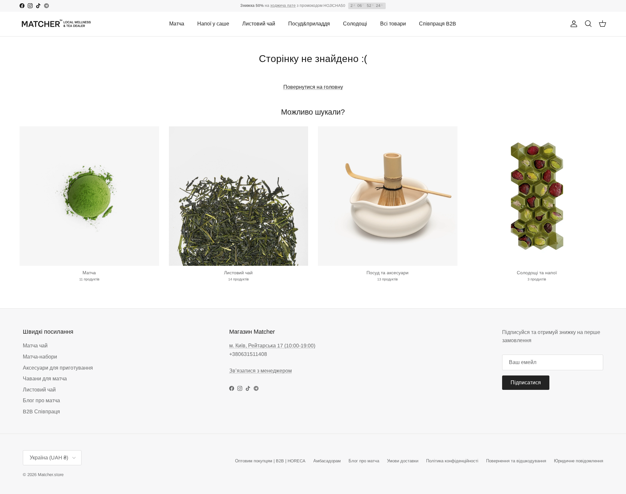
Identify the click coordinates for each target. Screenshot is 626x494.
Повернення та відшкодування (516, 460)
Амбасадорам (327, 460)
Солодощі (355, 23)
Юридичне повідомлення (578, 460)
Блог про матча (41, 400)
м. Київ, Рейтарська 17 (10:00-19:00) (272, 345)
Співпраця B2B (437, 23)
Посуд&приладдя (309, 23)
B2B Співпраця (41, 411)
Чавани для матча (45, 378)
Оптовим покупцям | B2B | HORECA (270, 460)
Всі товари (393, 23)
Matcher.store (51, 474)
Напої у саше (213, 23)
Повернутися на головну (313, 87)
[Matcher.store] (56, 24)
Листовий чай (258, 23)
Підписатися (526, 382)
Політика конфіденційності (452, 460)
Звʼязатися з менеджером (260, 371)
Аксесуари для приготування (58, 368)
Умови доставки (402, 460)
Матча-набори (40, 356)
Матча (176, 23)
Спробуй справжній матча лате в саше (313, 6)
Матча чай (35, 345)
